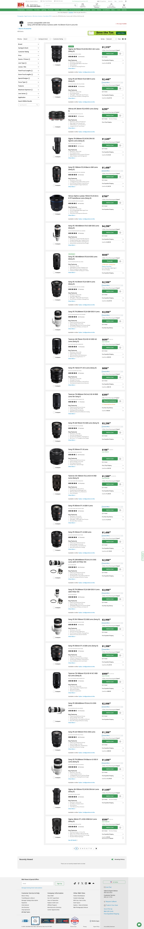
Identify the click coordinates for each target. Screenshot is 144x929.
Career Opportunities (53, 909)
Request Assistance (110, 401)
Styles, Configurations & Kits (86, 72)
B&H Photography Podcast (80, 907)
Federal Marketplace (79, 895)
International (25, 905)
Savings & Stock (43, 39)
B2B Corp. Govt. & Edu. (79, 900)
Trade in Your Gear (112, 905)
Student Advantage (78, 898)
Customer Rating (58, 39)
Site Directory (25, 907)
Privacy (85, 926)
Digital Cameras (28, 16)
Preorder (110, 261)
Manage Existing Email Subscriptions (32, 887)
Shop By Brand (26, 909)
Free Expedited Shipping (111, 914)
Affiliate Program (52, 905)
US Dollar (115, 882)
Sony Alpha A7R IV (47, 16)
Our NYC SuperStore (53, 898)
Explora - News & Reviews (80, 905)
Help (115, 1)
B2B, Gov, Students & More (31, 1)
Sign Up (59, 883)
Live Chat (121, 1)
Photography (20, 16)
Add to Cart (110, 53)
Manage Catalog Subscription (30, 900)
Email (24, 883)
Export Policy (96, 926)
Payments (24, 902)
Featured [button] (109, 39)
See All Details (72, 840)
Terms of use (73, 926)
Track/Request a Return (28, 898)
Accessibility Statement (109, 926)
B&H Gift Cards (108, 911)
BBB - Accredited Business (26, 921)
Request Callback (111, 901)
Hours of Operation (53, 900)
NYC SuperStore (102, 1)
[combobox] (111, 39)
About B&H (51, 895)
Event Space (76, 902)
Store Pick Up (108, 909)
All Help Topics (26, 912)
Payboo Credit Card (53, 902)
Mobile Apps (95, 921)
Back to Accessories (25, 29)
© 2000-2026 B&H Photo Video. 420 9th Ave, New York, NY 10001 (37, 926)
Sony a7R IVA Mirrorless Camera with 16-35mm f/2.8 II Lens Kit (53, 25)
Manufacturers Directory (54, 907)
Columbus (71, 12)
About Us (110, 1)
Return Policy (25, 895)
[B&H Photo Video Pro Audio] (21, 5)
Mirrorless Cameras (37, 16)
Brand (25, 39)
